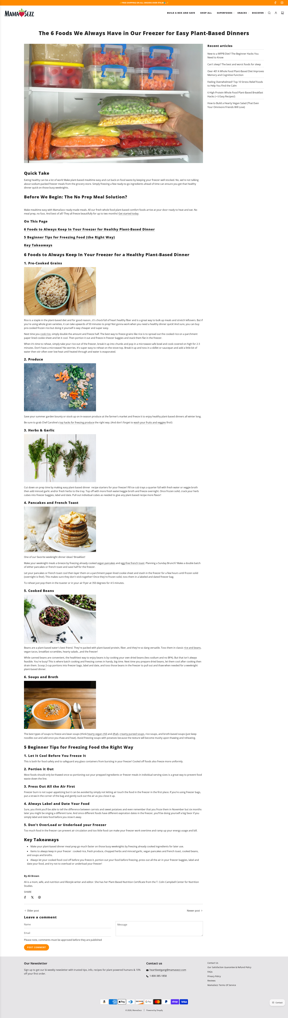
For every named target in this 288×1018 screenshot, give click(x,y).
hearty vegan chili (97, 734)
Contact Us (212, 962)
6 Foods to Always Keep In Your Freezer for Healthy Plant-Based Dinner (89, 229)
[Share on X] (32, 897)
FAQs (210, 971)
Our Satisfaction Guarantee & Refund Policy (229, 967)
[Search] (269, 13)
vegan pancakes (106, 563)
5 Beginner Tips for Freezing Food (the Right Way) (69, 237)
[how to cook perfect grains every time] (60, 314)
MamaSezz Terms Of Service (221, 985)
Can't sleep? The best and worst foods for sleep (234, 64)
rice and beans (192, 647)
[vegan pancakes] (60, 550)
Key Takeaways (38, 245)
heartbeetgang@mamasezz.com (168, 970)
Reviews (211, 980)
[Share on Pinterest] (39, 897)
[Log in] (276, 13)
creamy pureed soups (132, 734)
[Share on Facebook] (25, 897)
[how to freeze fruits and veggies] (60, 410)
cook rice (45, 334)
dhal (115, 734)
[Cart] (282, 13)
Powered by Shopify (154, 1010)
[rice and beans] (60, 641)
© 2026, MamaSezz (133, 1010)
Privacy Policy (214, 976)
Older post (33, 910)
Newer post (193, 910)
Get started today (128, 213)
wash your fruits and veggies (150, 422)
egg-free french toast (132, 563)
